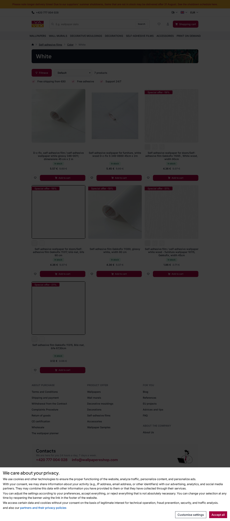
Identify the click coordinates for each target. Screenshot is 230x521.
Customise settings (191, 515)
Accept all (218, 515)
